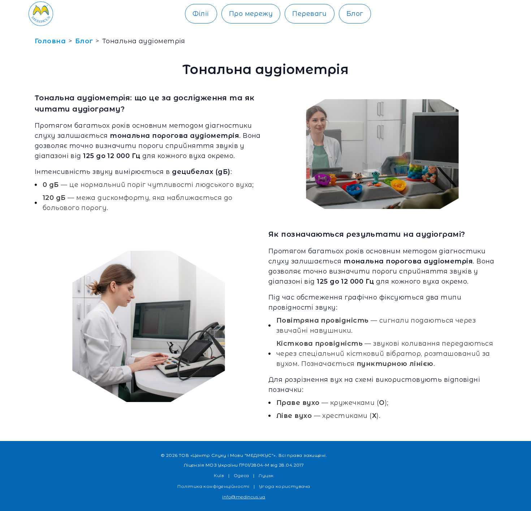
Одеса (241, 475)
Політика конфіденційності (213, 486)
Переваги (309, 14)
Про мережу (251, 14)
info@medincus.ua (243, 496)
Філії (201, 14)
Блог (354, 14)
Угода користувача (284, 486)
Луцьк (266, 475)
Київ (219, 475)
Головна (50, 41)
